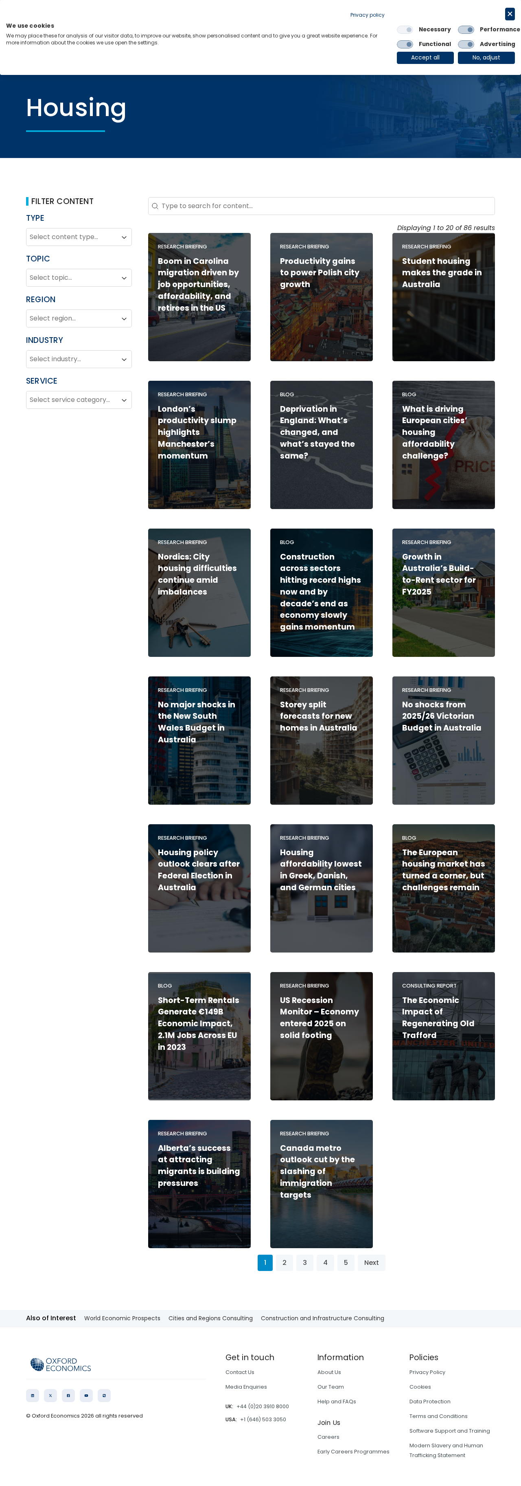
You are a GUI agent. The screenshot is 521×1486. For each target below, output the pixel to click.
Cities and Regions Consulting (211, 1318)
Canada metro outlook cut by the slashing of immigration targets (317, 1172)
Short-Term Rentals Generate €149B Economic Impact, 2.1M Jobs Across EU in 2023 (198, 1024)
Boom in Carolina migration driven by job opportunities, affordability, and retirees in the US (198, 285)
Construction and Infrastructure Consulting (322, 1318)
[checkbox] (405, 30)
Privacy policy (367, 14)
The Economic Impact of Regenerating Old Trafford (438, 1018)
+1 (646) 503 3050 (263, 1419)
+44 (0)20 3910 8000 (262, 1406)
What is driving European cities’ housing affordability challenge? (434, 432)
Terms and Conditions (438, 1416)
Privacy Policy (427, 1372)
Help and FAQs (336, 1401)
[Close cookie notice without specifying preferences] (510, 14)
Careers (328, 1436)
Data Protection (430, 1401)
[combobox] (71, 237)
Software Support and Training (449, 1430)
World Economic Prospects (122, 1318)
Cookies (420, 1386)
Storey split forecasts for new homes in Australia (318, 716)
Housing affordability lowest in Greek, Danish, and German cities (321, 870)
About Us (329, 1372)
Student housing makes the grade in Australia (442, 273)
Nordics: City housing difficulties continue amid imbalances (197, 574)
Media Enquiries (246, 1386)
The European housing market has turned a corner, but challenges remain (443, 870)
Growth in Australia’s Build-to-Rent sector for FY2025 (439, 574)
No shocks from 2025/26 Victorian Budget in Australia (442, 716)
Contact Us (239, 1372)
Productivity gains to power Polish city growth (319, 273)
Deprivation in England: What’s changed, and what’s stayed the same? (317, 432)
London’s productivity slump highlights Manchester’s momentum (197, 432)
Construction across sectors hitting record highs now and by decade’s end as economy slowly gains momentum (320, 592)
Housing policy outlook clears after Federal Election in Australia (199, 870)
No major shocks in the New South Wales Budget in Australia (196, 722)
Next (371, 1262)
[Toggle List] (124, 237)
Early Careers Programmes (353, 1451)
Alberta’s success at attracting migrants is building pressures (199, 1166)
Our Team (330, 1386)
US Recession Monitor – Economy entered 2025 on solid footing (319, 1018)
